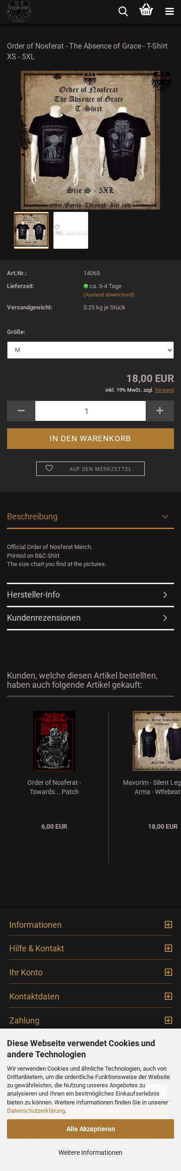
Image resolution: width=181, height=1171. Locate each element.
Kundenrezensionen (44, 617)
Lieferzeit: (20, 286)
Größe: (16, 331)
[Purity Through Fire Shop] (16, 11)
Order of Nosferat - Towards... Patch (54, 787)
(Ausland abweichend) (109, 295)
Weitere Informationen (90, 1152)
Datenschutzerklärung (36, 1110)
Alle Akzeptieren (90, 1129)
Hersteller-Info (33, 594)
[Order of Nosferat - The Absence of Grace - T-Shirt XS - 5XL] (90, 139)
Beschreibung (32, 516)
